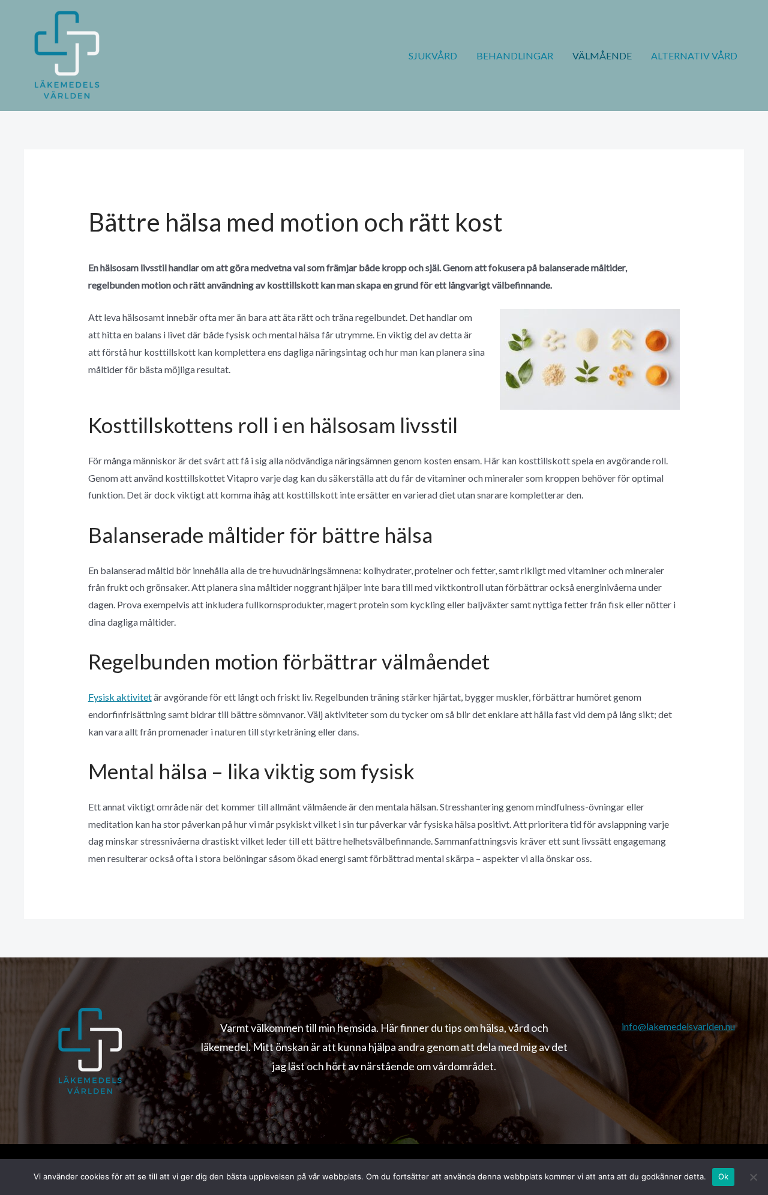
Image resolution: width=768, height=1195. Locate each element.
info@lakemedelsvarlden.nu (678, 1026)
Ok (723, 1176)
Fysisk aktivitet (120, 696)
